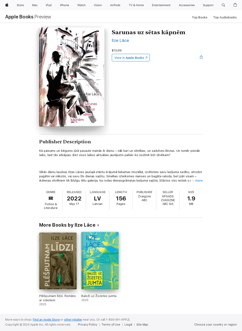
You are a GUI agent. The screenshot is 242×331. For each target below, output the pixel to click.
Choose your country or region (215, 324)
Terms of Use (110, 324)
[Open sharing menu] (201, 58)
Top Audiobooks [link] (225, 17)
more (199, 180)
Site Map (142, 324)
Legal (128, 324)
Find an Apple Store (46, 319)
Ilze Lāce (120, 40)
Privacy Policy (87, 324)
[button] (223, 5)
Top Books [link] (199, 17)
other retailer (73, 319)
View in (129, 57)
